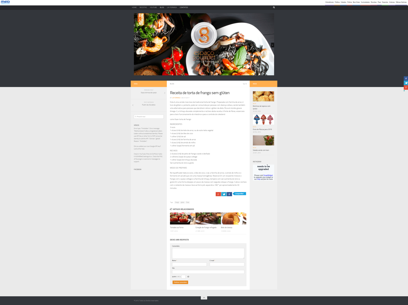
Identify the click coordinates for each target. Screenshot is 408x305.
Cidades (343, 2)
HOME (134, 7)
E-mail (212, 260)
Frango (177, 202)
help (143, 149)
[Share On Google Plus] (218, 194)
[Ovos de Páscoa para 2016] (263, 120)
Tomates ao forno (176, 227)
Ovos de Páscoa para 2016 (262, 129)
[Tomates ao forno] (182, 218)
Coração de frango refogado (206, 227)
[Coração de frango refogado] (208, 218)
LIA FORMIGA (172, 7)
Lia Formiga (176, 98)
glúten (182, 202)
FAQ (160, 156)
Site (173, 268)
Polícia (349, 2)
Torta (187, 202)
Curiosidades (365, 2)
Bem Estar (356, 2)
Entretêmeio (330, 2)
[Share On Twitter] (224, 194)
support (136, 162)
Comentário (175, 246)
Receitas (374, 2)
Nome (174, 260)
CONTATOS (184, 7)
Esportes (385, 2)
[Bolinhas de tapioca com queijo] (263, 96)
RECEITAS (143, 7)
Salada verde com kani (261, 150)
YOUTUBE (153, 7)
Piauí (379, 2)
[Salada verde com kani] (263, 140)
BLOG (162, 7)
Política (337, 2)
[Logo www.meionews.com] (5, 2)
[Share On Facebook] (229, 194)
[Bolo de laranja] (233, 218)
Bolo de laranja (226, 227)
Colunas (392, 2)
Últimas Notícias (401, 2)
